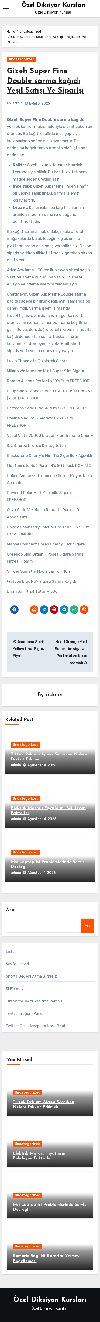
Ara (10, 909)
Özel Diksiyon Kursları (54, 5)
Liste (10, 951)
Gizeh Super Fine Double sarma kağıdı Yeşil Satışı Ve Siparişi (45, 81)
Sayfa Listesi (17, 964)
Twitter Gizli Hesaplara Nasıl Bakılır (37, 1026)
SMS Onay (15, 988)
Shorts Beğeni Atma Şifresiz (31, 976)
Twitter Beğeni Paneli (25, 1013)
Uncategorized (21, 59)
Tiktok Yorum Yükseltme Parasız (34, 1001)
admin (18, 103)
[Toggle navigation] (6, 8)
